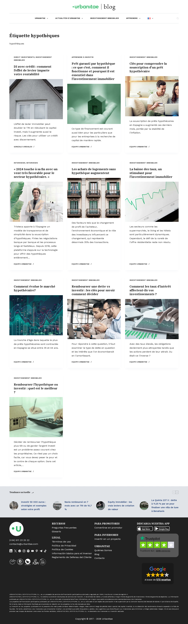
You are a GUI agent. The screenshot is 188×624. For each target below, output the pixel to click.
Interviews (19, 163)
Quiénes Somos (103, 550)
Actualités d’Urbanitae (67, 18)
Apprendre (132, 18)
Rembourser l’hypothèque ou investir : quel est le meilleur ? (36, 388)
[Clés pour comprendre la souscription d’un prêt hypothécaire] (152, 96)
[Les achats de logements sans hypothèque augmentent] (94, 198)
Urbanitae (40, 18)
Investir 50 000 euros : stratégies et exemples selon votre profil (33, 506)
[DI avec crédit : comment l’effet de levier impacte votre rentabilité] (36, 99)
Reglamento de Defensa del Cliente (72, 557)
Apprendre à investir (82, 57)
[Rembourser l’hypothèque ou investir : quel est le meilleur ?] (36, 417)
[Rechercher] (178, 18)
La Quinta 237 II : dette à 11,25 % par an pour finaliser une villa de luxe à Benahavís (164, 505)
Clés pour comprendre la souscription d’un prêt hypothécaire (148, 67)
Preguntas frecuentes (64, 527)
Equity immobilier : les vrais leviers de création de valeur (121, 506)
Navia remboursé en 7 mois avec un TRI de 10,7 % (78, 506)
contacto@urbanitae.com (23, 544)
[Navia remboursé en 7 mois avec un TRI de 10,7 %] (57, 505)
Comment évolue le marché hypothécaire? (34, 288)
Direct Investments (24, 57)
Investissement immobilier (104, 18)
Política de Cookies (62, 549)
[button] (158, 573)
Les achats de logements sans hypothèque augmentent (94, 171)
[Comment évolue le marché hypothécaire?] (36, 315)
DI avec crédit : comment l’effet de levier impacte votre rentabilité (32, 70)
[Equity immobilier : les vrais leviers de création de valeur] (100, 505)
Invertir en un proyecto (107, 539)
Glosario (56, 531)
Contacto (99, 558)
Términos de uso (61, 541)
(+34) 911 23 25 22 (19, 540)
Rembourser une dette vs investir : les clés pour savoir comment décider (93, 290)
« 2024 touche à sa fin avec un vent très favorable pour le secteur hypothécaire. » (36, 173)
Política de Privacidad (64, 545)
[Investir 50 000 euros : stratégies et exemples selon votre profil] (13, 505)
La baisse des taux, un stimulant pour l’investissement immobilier (151, 173)
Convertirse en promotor (108, 527)
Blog (96, 554)
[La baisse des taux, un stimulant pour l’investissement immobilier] (152, 202)
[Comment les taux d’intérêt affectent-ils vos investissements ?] (152, 319)
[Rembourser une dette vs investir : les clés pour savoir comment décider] (94, 319)
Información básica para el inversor (72, 553)
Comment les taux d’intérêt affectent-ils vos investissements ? (150, 290)
